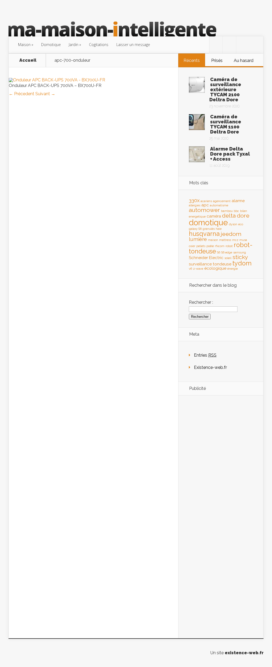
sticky (240, 257)
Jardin (73, 44)
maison (213, 239)
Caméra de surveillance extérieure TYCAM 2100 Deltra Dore (225, 89)
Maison (24, 44)
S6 (218, 252)
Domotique (51, 44)
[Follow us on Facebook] (229, 44)
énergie (232, 268)
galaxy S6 (195, 228)
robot (229, 246)
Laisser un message (133, 44)
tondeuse (222, 263)
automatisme (219, 205)
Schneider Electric (206, 257)
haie (219, 228)
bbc (236, 210)
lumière (198, 239)
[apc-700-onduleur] (57, 79)
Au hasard (243, 60)
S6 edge (226, 252)
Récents (192, 60)
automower (204, 210)
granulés (209, 228)
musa (243, 239)
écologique (215, 268)
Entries (205, 355)
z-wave (198, 268)
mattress (225, 239)
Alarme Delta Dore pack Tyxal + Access (230, 154)
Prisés (217, 60)
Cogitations (98, 44)
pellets (200, 246)
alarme (238, 200)
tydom (242, 263)
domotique (208, 222)
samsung (239, 252)
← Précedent (21, 93)
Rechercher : (201, 302)
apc (205, 204)
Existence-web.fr (210, 367)
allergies (194, 205)
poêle (210, 246)
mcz (235, 239)
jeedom (231, 234)
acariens (206, 201)
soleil (227, 258)
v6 (190, 268)
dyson (233, 224)
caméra (214, 216)
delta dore (235, 215)
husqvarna (204, 233)
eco (240, 224)
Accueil (27, 60)
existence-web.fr (244, 652)
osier (192, 246)
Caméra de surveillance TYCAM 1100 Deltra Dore (225, 124)
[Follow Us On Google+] (243, 44)
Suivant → (45, 93)
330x (194, 200)
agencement (222, 201)
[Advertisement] (221, 483)
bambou (227, 210)
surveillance (200, 263)
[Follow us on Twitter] (216, 44)
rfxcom (219, 246)
